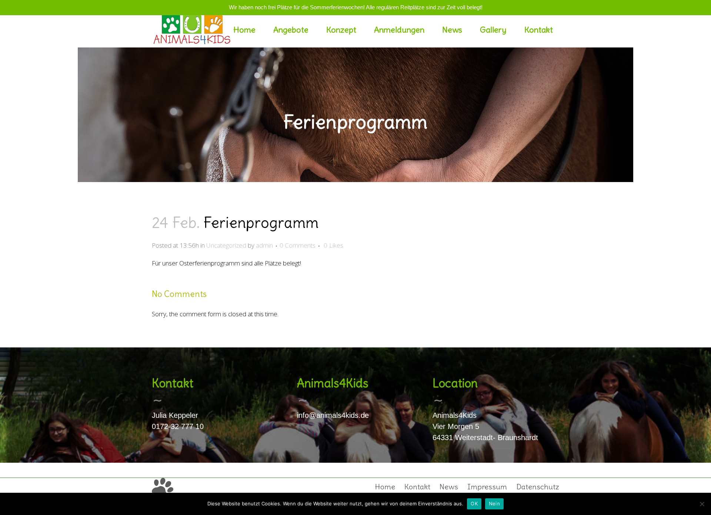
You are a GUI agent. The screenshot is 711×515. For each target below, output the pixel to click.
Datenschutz (537, 486)
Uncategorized (226, 245)
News (449, 486)
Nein (494, 503)
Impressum (487, 486)
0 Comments (298, 245)
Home (385, 486)
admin (264, 245)
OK (474, 503)
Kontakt (417, 486)
